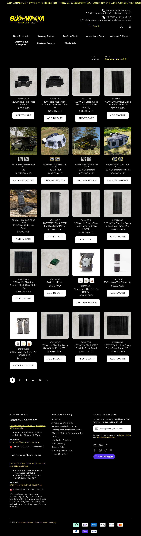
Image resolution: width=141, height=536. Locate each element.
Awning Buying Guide (62, 423)
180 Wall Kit (55, 169)
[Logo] (27, 19)
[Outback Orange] (92, 280)
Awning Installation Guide (63, 426)
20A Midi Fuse (55, 282)
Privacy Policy (58, 443)
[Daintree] (86, 280)
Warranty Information (61, 450)
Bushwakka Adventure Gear (27, 522)
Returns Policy (58, 447)
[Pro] (20, 159)
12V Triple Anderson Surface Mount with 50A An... (55, 105)
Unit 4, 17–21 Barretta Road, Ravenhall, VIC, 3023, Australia (28, 464)
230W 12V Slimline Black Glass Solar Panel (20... (55, 346)
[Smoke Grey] (80, 280)
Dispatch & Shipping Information (67, 433)
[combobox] (102, 26)
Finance (55, 436)
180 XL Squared (86, 169)
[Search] (89, 26)
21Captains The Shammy (117, 282)
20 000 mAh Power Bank (23, 226)
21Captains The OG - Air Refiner (86, 290)
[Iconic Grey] (26, 159)
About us (55, 419)
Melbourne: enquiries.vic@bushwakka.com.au (108, 20)
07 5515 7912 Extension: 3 (119, 17)
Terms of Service (59, 454)
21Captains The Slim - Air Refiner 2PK (23, 353)
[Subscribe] (127, 428)
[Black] (52, 159)
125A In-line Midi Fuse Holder (23, 103)
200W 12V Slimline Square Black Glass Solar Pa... (23, 285)
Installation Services (61, 440)
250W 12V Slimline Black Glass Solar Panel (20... (117, 346)
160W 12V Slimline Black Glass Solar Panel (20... (118, 103)
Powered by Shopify (48, 522)
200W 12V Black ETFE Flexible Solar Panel (55, 224)
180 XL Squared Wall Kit (118, 169)
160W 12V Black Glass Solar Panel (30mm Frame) (86, 105)
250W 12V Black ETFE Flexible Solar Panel (86, 346)
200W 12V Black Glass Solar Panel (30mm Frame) (86, 226)
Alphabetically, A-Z (115, 59)
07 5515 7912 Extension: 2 (118, 10)
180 (23, 169)
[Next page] (46, 380)
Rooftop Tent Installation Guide (66, 429)
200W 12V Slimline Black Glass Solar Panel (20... (117, 224)
